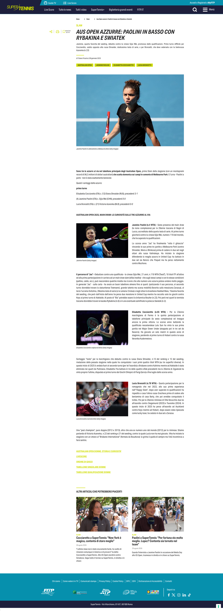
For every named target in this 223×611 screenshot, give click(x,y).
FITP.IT (140, 9)
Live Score (71, 3)
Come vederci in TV (70, 581)
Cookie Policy (118, 581)
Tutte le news (65, 9)
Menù (211, 9)
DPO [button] (128, 581)
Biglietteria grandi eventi (121, 9)
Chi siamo (56, 581)
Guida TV (52, 3)
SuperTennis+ (97, 9)
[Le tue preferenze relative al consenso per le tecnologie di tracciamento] (218, 606)
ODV (134, 581)
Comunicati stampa (88, 581)
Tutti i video (81, 9)
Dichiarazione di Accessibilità (150, 581)
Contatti (168, 581)
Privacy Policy (104, 581)
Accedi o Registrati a (202, 2)
